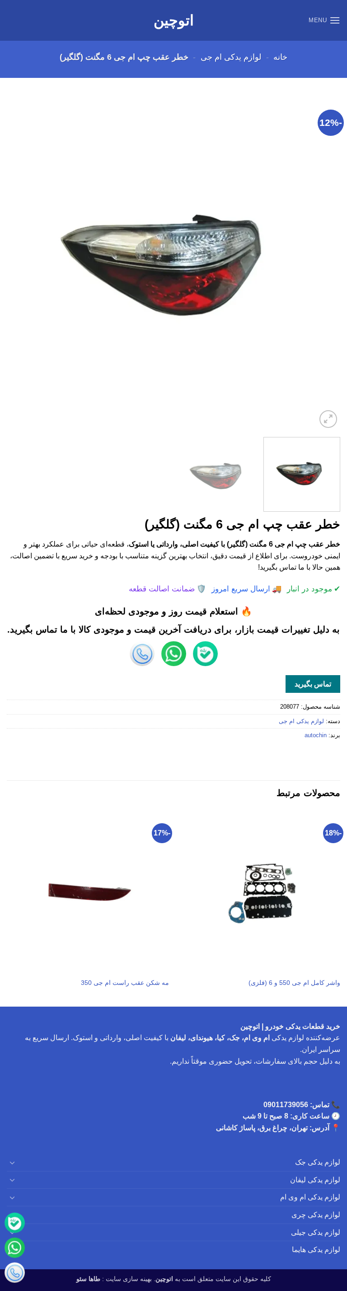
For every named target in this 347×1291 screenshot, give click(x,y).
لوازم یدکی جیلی (315, 1232)
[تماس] (15, 1274)
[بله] (15, 1224)
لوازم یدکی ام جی (231, 57)
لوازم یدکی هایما (316, 1249)
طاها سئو (88, 1278)
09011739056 (285, 1105)
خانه (280, 57)
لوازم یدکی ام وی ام (310, 1197)
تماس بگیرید (313, 684)
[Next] (18, 263)
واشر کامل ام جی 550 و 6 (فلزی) (294, 982)
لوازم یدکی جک (317, 1162)
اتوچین (174, 20)
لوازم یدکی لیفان (315, 1180)
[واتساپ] (15, 1249)
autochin (316, 735)
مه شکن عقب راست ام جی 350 (125, 982)
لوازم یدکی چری (315, 1215)
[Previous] (322, 263)
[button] (324, 20)
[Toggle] (12, 1162)
